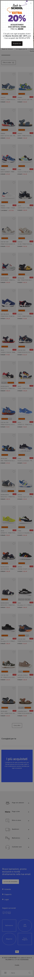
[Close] (30, 3)
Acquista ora (17, 43)
